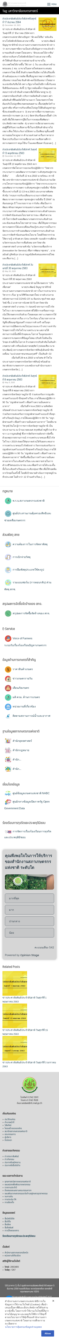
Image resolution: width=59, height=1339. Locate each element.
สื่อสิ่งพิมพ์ (9, 1227)
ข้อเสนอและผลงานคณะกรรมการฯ (18, 1190)
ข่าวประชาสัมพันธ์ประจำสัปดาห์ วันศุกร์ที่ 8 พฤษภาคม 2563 (19, 377)
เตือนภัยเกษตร (20, 687)
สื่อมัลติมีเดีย (9, 1218)
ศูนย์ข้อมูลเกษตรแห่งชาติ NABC (31, 793)
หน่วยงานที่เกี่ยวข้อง (24, 706)
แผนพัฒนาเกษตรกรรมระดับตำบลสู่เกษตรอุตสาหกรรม (26, 1193)
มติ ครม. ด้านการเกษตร (26, 697)
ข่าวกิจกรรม (9, 1159)
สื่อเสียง (8, 1224)
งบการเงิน (9, 1196)
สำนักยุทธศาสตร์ (22, 740)
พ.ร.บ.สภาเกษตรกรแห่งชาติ (28, 500)
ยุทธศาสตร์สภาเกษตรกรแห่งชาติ (18, 1181)
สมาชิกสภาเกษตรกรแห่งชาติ (16, 1131)
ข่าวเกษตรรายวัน (22, 678)
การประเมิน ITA (10, 1199)
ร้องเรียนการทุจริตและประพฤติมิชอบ (18, 1236)
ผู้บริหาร (8, 1137)
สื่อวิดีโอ (8, 1221)
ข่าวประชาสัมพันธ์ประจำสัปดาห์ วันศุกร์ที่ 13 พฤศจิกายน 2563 (19, 151)
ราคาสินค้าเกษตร (22, 669)
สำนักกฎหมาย (20, 750)
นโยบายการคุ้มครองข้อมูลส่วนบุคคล (23, 1327)
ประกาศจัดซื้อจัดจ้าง (12, 1165)
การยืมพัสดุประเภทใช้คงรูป (28, 569)
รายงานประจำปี (11, 1187)
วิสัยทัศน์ (8, 1125)
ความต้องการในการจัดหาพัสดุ (30, 544)
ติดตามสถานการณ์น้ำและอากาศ (31, 715)
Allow (48, 1333)
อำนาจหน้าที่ (9, 1122)
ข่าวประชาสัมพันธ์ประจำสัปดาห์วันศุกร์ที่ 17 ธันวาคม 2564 (19, 20)
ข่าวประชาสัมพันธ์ (12, 1156)
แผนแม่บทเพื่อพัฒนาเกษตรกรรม (17, 1184)
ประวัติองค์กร (10, 1119)
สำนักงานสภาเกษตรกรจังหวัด (16, 1252)
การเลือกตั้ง (9, 1202)
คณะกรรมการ (10, 1134)
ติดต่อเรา (8, 1140)
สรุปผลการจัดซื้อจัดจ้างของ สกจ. (31, 613)
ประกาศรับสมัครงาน (12, 1162)
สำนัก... (16, 759)
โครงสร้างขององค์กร (13, 1128)
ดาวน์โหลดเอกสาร (12, 1230)
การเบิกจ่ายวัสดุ (21, 557)
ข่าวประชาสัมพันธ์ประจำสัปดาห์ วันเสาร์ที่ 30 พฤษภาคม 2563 (17, 266)
